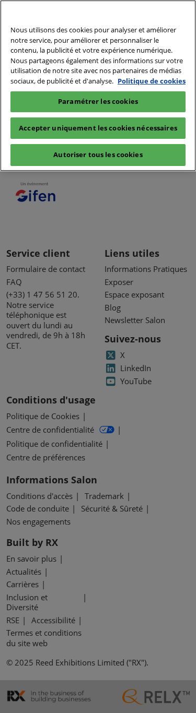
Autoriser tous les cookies (97, 154)
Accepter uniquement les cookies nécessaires (98, 128)
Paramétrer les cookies (98, 101)
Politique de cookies (152, 81)
